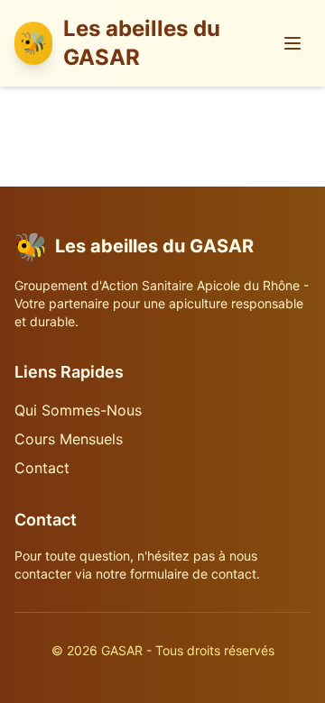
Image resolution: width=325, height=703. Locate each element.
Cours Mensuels (68, 439)
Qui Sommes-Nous (78, 410)
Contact (42, 468)
